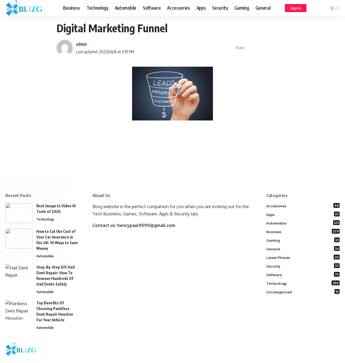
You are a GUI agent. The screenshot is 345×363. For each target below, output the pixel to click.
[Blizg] (29, 8)
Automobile (45, 256)
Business (302, 231)
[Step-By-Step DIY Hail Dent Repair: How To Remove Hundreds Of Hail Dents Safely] (18, 274)
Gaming (302, 240)
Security (302, 266)
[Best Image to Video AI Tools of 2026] (18, 213)
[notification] (314, 8)
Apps (302, 214)
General (302, 248)
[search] (321, 8)
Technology (45, 219)
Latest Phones (302, 257)
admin (81, 43)
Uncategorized (302, 291)
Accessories (302, 205)
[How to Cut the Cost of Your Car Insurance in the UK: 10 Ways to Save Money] (18, 239)
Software (302, 274)
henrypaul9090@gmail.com (146, 225)
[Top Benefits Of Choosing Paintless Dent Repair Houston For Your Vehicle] (18, 310)
